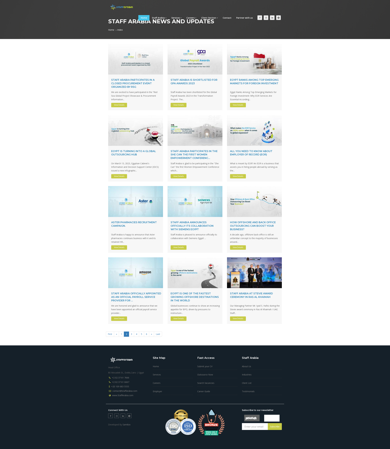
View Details (119, 105)
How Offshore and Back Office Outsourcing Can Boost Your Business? (253, 226)
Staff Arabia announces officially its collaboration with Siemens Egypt (192, 226)
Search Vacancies (205, 383)
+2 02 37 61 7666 (120, 377)
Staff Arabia (158, 17)
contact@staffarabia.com (124, 390)
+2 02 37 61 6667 (120, 382)
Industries (247, 374)
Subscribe (275, 426)
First (110, 334)
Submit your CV (204, 366)
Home (144, 17)
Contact (227, 17)
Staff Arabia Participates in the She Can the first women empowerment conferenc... (194, 155)
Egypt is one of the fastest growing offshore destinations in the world (195, 297)
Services (175, 17)
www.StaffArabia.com (122, 395)
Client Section (208, 17)
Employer (157, 391)
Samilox (126, 424)
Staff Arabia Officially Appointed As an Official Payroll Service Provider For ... (136, 297)
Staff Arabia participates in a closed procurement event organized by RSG (133, 83)
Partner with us (244, 17)
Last (158, 334)
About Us (246, 366)
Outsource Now (205, 374)
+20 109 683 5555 (120, 386)
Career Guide (203, 391)
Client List (247, 383)
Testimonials (248, 391)
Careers (190, 17)
